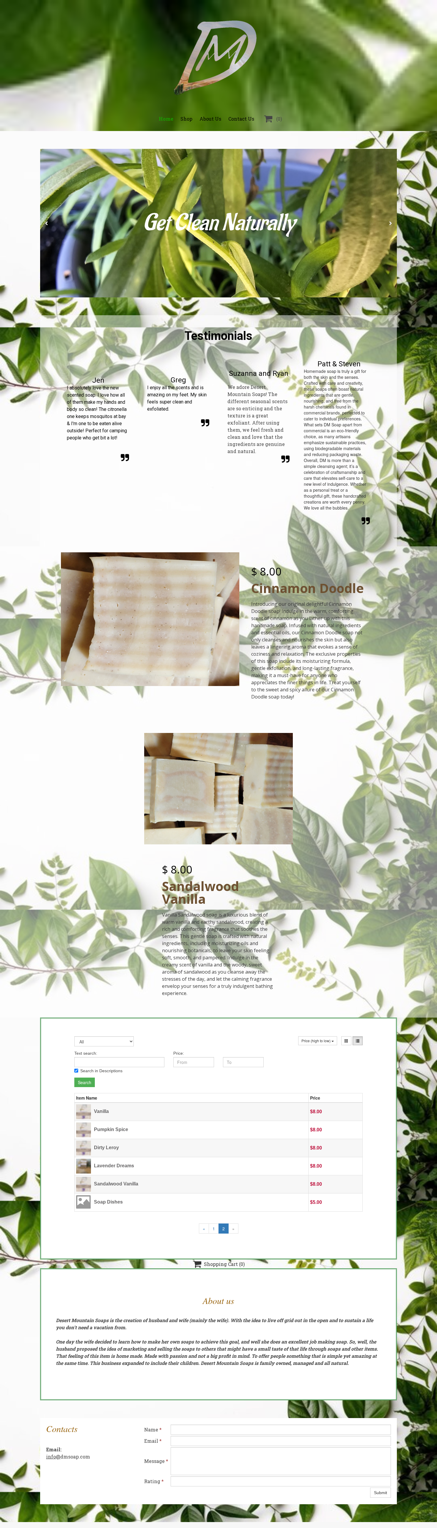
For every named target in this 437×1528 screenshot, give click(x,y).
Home (166, 119)
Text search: (85, 1053)
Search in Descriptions (101, 1070)
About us (210, 119)
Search (84, 1082)
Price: (178, 1053)
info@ (53, 1456)
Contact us (241, 119)
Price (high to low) (316, 1040)
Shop (186, 119)
